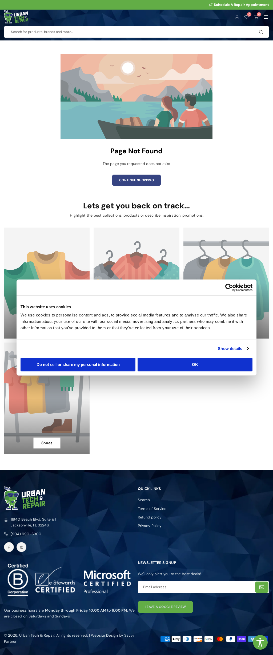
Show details (230, 348)
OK (195, 364)
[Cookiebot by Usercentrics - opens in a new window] (229, 287)
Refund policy (150, 517)
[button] (266, 16)
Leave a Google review (165, 607)
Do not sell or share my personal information (78, 364)
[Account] (237, 16)
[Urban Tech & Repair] (16, 16)
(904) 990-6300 (26, 534)
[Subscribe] (261, 587)
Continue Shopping (136, 180)
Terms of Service (152, 508)
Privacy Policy (150, 525)
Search (144, 499)
